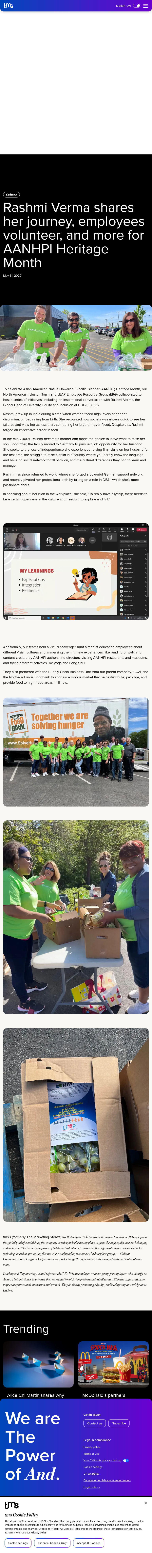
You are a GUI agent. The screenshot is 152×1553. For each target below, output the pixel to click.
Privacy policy (39, 1532)
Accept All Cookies (89, 1543)
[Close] (145, 1503)
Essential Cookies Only (52, 1543)
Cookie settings (93, 1467)
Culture (11, 194)
